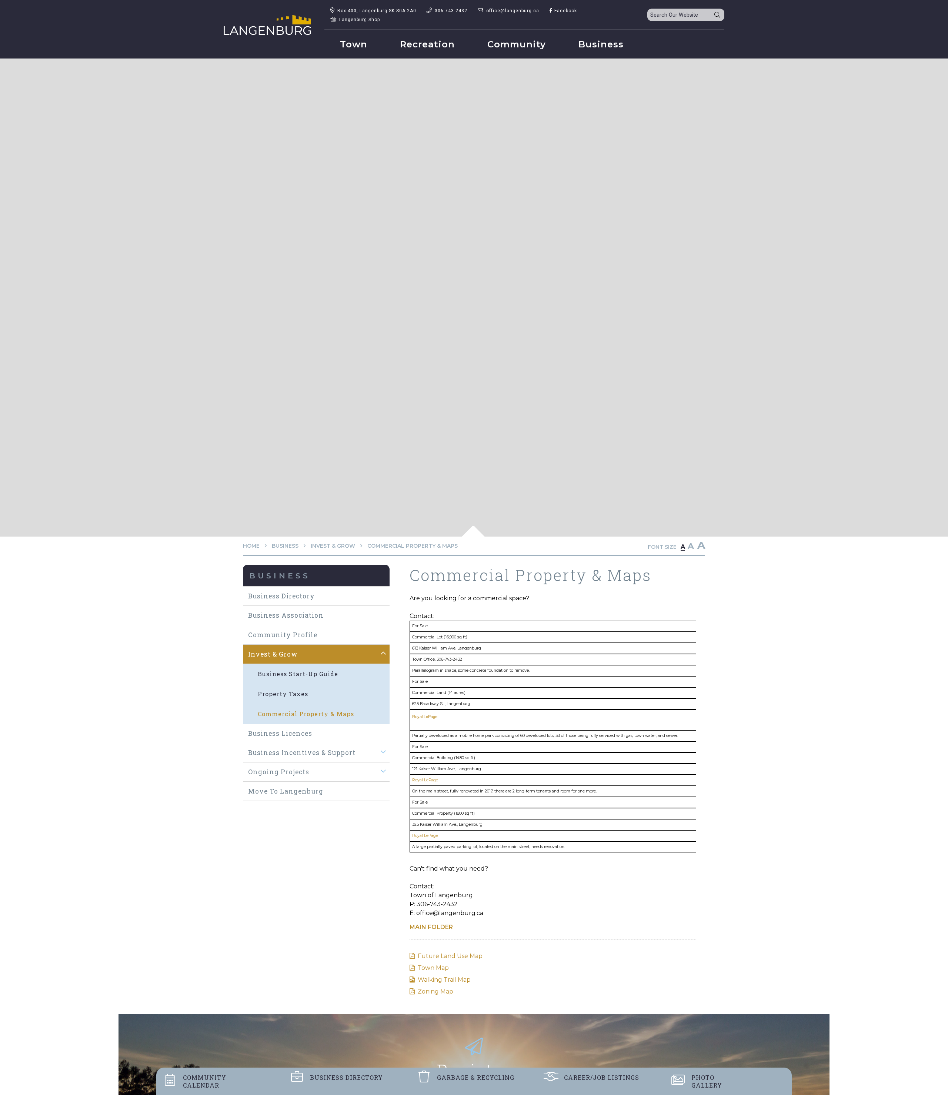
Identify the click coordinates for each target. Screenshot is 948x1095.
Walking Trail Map (444, 979)
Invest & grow (333, 546)
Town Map (433, 967)
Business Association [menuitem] (286, 615)
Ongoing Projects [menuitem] (278, 772)
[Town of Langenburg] (267, 25)
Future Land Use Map (450, 955)
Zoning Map (435, 991)
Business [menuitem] (601, 44)
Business (285, 546)
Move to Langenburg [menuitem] (285, 791)
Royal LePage (424, 716)
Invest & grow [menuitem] (273, 654)
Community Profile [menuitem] (282, 635)
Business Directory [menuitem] (281, 596)
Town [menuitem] (353, 44)
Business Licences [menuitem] (280, 733)
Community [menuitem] (516, 44)
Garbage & (475, 1077)
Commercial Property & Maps (412, 546)
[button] (383, 653)
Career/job (601, 1077)
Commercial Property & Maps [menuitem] (306, 714)
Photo (706, 1081)
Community (204, 1081)
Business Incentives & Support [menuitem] (302, 752)
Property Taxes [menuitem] (283, 694)
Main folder (431, 927)
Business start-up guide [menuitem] (298, 674)
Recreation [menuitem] (427, 44)
